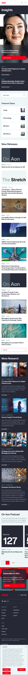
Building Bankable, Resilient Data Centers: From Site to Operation (13, 82)
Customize (6, 669)
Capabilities (16, 610)
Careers (3, 613)
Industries (15, 613)
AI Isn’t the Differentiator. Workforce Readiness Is (10, 51)
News (3, 618)
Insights (15, 615)
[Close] (25, 646)
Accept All (6, 673)
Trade (3, 626)
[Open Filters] (14, 95)
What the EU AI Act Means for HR (12, 553)
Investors (4, 615)
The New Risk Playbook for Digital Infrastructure (13, 70)
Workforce (4, 634)
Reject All (21, 669)
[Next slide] (7, 563)
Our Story (4, 610)
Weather (4, 631)
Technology (4, 629)
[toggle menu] (25, 2)
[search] (22, 3)
